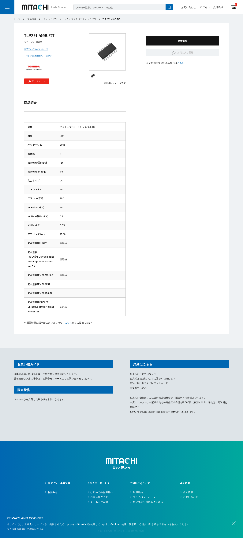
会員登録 (218, 7)
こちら (68, 322)
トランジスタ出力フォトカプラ (80, 19)
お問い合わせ (188, 7)
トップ (16, 19)
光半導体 (31, 19)
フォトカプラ (50, 19)
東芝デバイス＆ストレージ (36, 49)
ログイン (205, 7)
